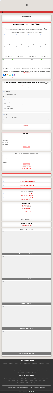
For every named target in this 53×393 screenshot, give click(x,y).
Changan (5, 378)
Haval (10, 378)
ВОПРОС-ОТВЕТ (26, 72)
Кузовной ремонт (26, 16)
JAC (17, 382)
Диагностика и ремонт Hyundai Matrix (26, 183)
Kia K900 (22, 372)
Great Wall (30, 378)
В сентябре (5, 155)
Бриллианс (22, 382)
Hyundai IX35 (33, 365)
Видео (44, 387)
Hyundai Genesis (32, 370)
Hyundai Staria (39, 370)
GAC (34, 378)
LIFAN (44, 380)
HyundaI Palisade (14, 370)
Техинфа (40, 387)
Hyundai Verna (7, 370)
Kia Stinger (20, 370)
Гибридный (5, 144)
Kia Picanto (39, 365)
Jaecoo (9, 380)
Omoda (36, 380)
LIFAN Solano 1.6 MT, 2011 (26, 205)
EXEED (22, 378)
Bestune (26, 380)
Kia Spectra (45, 365)
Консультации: (26, 203)
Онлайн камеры (26, 174)
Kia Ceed (16, 363)
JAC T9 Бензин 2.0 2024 (26, 218)
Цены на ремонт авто (12, 387)
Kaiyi (17, 380)
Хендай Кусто (28, 372)
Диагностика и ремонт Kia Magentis (26, 187)
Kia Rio (21, 363)
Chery (13, 77)
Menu (5, 12)
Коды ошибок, (36, 387)
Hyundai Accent (22, 365)
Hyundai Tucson (41, 363)
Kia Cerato (47, 363)
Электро (5, 138)
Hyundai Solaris (8, 365)
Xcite (40, 380)
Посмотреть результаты (26, 148)
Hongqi (21, 380)
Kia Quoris (26, 370)
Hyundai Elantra (34, 363)
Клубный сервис (10, 99)
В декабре (5, 162)
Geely (17, 378)
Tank (26, 378)
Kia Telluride (45, 370)
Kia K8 (18, 372)
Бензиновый (5, 140)
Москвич (47, 378)
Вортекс (13, 380)
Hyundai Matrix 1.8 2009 (26, 208)
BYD (47, 380)
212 (34, 382)
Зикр (31, 382)
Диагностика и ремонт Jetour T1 (26, 199)
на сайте (26, 225)
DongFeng (31, 380)
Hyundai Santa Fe (27, 363)
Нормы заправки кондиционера (22, 387)
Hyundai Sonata (15, 365)
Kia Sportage (11, 363)
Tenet (43, 378)
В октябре (5, 158)
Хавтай (27, 382)
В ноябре (5, 160)
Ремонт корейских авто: (26, 179)
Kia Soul (27, 365)
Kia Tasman (34, 372)
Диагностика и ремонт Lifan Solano (26, 195)
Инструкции (31, 387)
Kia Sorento (5, 363)
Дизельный (5, 142)
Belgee (39, 378)
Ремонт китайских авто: (26, 191)
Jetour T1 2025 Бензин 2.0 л (26, 211)
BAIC (5, 380)
